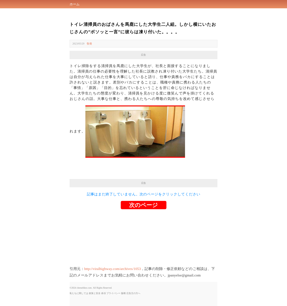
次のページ (143, 205)
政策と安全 (94, 293)
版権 (123, 293)
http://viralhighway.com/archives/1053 (112, 269)
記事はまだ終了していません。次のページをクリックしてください (143, 194)
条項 (103, 293)
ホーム (75, 4)
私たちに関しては (79, 293)
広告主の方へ (133, 293)
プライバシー (113, 293)
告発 (89, 43)
